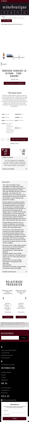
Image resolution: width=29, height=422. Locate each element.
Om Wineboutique (6, 387)
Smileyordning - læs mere (8, 364)
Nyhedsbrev (7, 333)
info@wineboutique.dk (7, 355)
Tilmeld (23, 337)
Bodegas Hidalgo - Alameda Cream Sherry (21, 306)
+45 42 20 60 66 (5, 352)
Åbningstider (4, 392)
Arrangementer (5, 390)
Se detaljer (8, 317)
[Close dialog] (26, 403)
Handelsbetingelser (6, 372)
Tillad (26, 326)
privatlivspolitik (23, 324)
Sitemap (3, 375)
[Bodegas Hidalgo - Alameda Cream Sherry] (21, 295)
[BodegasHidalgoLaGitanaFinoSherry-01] (4, 56)
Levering (3, 377)
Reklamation (4, 380)
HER (19, 268)
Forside (3, 16)
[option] (7, 303)
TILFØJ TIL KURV (20, 139)
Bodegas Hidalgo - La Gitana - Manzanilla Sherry (8, 307)
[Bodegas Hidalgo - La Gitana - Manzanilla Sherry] (7, 295)
